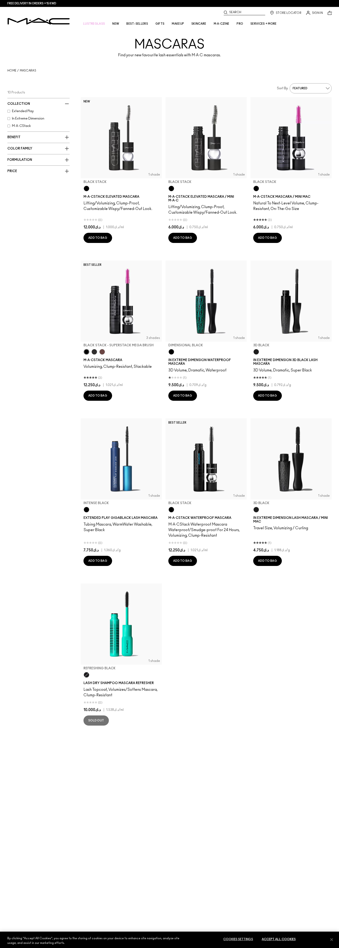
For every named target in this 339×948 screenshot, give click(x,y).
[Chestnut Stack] (102, 352)
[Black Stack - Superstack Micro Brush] (94, 352)
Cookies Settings (238, 939)
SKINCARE (198, 23)
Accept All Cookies (279, 939)
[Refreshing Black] (86, 675)
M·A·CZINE (221, 23)
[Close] (332, 939)
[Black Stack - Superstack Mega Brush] (86, 352)
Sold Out (96, 720)
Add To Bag (97, 237)
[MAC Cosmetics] (38, 21)
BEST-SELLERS (137, 23)
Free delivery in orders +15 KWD (31, 3)
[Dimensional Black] (171, 352)
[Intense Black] (86, 510)
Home (11, 70)
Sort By (282, 88)
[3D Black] (256, 352)
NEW (115, 23)
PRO (240, 23)
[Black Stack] (86, 188)
